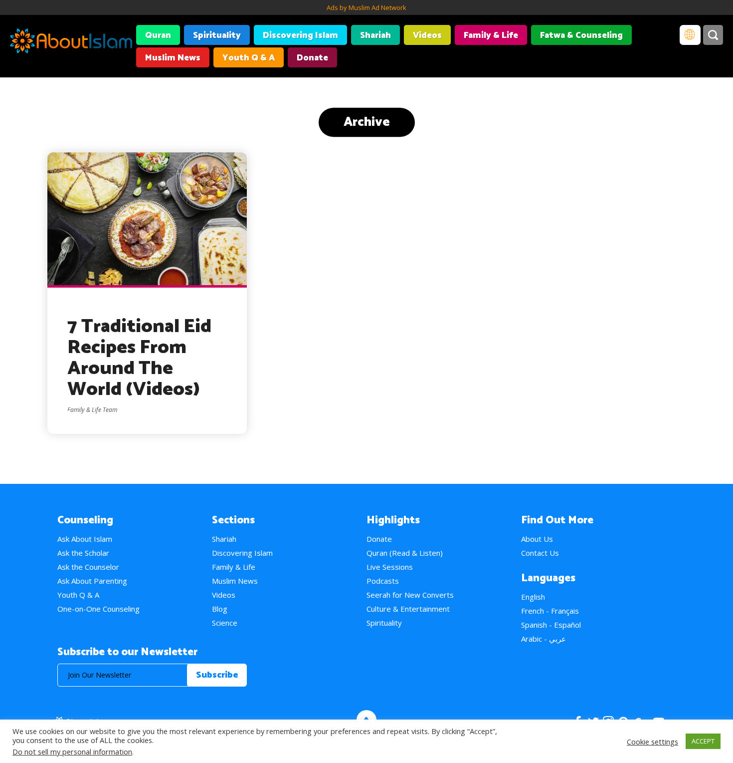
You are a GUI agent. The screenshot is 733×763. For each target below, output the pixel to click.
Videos (427, 35)
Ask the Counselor (88, 567)
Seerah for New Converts (410, 595)
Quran (158, 35)
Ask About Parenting (92, 581)
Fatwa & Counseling (581, 35)
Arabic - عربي (543, 639)
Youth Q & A (248, 58)
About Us (537, 539)
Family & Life (491, 35)
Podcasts (382, 581)
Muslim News (172, 58)
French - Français (550, 611)
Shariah (375, 35)
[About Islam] (71, 42)
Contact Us (540, 553)
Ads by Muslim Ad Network (366, 7)
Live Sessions (389, 567)
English (533, 597)
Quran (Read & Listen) (404, 553)
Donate (312, 58)
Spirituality (217, 35)
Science (224, 623)
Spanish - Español (551, 625)
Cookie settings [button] (652, 741)
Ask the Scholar (83, 553)
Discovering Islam (300, 35)
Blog (219, 609)
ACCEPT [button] (703, 741)
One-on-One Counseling (98, 609)
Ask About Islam (84, 539)
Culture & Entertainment (408, 609)
